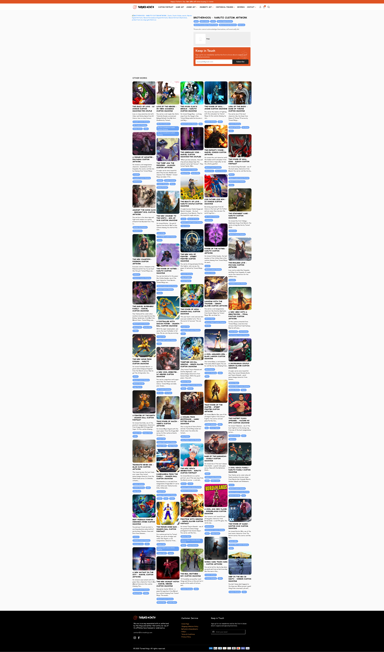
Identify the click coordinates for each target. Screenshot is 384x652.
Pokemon (136, 274)
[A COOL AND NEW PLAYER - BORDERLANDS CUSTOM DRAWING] (216, 495)
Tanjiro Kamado (193, 545)
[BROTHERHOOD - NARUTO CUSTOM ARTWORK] (162, 18)
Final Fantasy (244, 332)
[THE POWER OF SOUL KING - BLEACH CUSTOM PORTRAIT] (240, 146)
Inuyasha (136, 175)
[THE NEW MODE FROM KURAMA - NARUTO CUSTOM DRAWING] (144, 345)
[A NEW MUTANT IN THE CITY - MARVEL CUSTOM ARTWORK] (144, 559)
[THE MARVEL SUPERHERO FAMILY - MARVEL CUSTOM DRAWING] (144, 293)
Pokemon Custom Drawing (142, 278)
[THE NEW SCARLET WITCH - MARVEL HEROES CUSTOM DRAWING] (168, 568)
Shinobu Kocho (234, 390)
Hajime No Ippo (235, 436)
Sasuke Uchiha (210, 273)
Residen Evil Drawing (140, 227)
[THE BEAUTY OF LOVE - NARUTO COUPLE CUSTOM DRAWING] (192, 188)
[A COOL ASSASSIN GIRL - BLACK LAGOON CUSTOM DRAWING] (216, 340)
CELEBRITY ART (206, 7)
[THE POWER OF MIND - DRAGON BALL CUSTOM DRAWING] (192, 296)
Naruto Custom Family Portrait (239, 492)
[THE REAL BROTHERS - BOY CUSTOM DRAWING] (192, 560)
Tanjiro (184, 389)
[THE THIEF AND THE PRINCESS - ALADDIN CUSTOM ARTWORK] (168, 149)
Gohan (160, 498)
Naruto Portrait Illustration (228, 25)
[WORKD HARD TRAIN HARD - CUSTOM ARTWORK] (216, 548)
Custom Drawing (211, 122)
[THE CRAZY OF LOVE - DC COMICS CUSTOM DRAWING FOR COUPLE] (144, 93)
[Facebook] (139, 637)
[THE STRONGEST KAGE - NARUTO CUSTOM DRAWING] (240, 200)
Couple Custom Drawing (141, 122)
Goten (172, 498)
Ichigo (231, 185)
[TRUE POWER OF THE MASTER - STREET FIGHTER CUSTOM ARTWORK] (216, 391)
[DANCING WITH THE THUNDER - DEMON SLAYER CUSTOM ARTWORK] (216, 288)
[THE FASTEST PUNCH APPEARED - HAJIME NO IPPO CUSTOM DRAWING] (240, 405)
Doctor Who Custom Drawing (239, 545)
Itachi (196, 21)
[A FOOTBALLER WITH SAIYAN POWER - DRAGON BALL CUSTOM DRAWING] (168, 308)
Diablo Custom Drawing (213, 477)
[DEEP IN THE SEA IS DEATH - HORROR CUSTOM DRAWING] (240, 563)
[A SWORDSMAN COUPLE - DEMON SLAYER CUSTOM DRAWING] (240, 350)
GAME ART (180, 7)
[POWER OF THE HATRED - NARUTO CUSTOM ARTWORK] (216, 235)
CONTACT (250, 7)
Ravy (207, 376)
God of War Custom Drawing (167, 237)
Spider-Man (195, 173)
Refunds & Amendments (189, 629)
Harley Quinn (138, 129)
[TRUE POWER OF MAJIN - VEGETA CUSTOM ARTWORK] (168, 408)
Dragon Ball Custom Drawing (191, 330)
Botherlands (209, 526)
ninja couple (185, 226)
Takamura (232, 439)
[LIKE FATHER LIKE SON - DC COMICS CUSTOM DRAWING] (216, 186)
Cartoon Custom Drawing (142, 540)
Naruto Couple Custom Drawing (192, 222)
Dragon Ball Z (147, 433)
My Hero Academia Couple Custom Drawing (166, 128)
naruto (213, 21)
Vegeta (170, 553)
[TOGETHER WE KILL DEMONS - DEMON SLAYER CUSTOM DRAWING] (192, 348)
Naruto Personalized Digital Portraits (205, 25)
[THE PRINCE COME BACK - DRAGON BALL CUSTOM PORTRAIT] (168, 513)
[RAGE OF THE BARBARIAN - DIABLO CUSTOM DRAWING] (216, 443)
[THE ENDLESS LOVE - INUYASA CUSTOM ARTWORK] (240, 249)
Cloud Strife (233, 332)
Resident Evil (138, 231)
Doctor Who (233, 541)
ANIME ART (191, 7)
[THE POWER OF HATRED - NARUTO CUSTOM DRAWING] (168, 255)
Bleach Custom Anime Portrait (239, 178)
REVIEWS (240, 7)
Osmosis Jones (138, 544)
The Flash (168, 393)
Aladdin (160, 180)
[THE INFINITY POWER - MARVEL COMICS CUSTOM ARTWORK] (216, 136)
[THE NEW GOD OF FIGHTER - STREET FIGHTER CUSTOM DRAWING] (192, 241)
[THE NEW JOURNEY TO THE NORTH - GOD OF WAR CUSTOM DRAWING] (168, 202)
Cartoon (136, 537)
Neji (200, 124)
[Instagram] (135, 637)
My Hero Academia (164, 124)
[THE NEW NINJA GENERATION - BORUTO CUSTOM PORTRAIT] (192, 455)
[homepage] (143, 7)
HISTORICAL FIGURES (224, 7)
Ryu (207, 428)
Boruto (184, 484)
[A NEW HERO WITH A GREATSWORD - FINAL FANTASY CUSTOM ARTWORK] (240, 298)
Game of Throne (235, 127)
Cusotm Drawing (187, 274)
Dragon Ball (185, 327)
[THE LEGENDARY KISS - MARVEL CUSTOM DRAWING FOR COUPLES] (192, 138)
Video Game (215, 481)
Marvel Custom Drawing (213, 167)
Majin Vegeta (172, 446)
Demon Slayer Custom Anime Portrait (191, 541)
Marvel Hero (209, 171)
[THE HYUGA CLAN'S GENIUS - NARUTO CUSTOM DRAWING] (192, 93)
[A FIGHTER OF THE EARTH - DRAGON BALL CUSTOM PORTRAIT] (144, 402)
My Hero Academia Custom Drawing (166, 134)
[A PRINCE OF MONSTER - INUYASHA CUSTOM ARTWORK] (144, 143)
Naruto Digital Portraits (225, 21)
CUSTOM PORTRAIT (165, 7)
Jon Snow (245, 127)
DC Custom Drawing (140, 125)
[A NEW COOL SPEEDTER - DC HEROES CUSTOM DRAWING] (168, 358)
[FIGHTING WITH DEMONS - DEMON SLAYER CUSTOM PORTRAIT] (192, 505)
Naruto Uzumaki (139, 384)
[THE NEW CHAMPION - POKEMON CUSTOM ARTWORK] (144, 245)
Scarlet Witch (172, 602)
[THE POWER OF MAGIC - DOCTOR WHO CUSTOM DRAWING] (240, 510)
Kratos (160, 240)
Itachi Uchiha (204, 21)
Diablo (208, 474)
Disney (172, 184)
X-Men (136, 331)
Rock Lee (241, 25)
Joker (146, 129)
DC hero (160, 393)
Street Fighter (186, 281)
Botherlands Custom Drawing (215, 530)
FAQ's (183, 631)
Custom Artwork (170, 180)
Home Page (185, 624)
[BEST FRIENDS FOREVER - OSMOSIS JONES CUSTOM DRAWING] (144, 506)
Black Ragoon (210, 369)
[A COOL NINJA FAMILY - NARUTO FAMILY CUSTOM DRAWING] (240, 454)
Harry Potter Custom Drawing (191, 440)
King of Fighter (186, 277)
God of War (161, 233)
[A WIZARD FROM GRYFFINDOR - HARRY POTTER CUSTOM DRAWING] (192, 403)
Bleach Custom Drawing (237, 182)
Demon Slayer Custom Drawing (215, 322)
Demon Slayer (210, 319)
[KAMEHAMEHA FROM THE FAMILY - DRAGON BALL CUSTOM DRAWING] (168, 460)
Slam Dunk (137, 491)
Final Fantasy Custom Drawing (239, 335)
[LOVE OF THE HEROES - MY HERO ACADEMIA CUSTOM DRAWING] (168, 93)
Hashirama (233, 231)
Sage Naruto (138, 387)
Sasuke (160, 293)
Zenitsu (208, 326)
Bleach (232, 175)
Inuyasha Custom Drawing (142, 178)
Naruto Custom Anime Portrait (167, 286)
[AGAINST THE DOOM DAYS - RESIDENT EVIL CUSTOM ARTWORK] (144, 196)
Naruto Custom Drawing (189, 124)
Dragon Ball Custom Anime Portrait (166, 549)
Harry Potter (185, 437)
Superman (209, 220)
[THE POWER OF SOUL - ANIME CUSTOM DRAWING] (216, 93)
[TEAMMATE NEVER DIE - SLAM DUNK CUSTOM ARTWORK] (144, 451)
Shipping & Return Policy (189, 626)
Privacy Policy (186, 637)
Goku (183, 334)
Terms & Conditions (188, 634)
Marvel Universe (221, 171)
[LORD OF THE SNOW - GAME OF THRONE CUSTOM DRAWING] (240, 93)
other (220, 122)
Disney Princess (162, 187)
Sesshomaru (137, 182)
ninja (243, 495)
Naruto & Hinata (193, 219)
